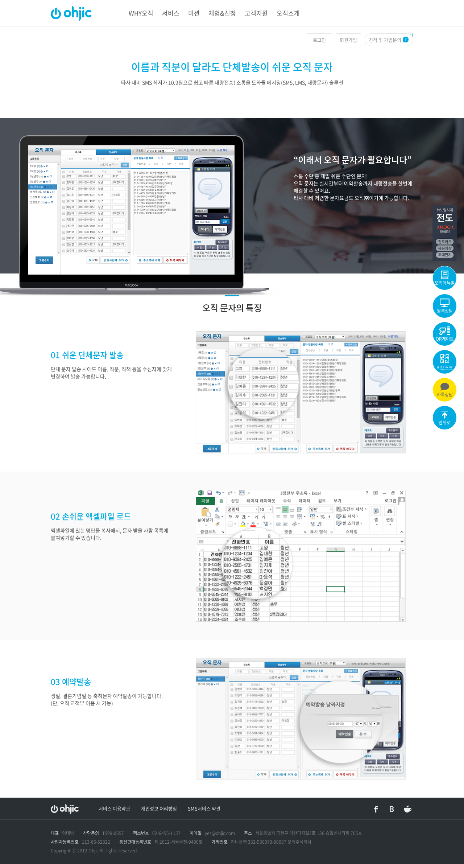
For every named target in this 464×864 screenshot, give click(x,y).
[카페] (407, 809)
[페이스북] (375, 809)
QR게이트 (445, 339)
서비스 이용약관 (114, 808)
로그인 (319, 39)
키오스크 (445, 368)
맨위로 (445, 422)
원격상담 (445, 311)
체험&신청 (222, 12)
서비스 (170, 12)
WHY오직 (141, 12)
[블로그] (391, 809)
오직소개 (288, 12)
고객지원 (256, 12)
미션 (194, 12)
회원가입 (348, 39)
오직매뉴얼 (445, 283)
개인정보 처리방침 (159, 808)
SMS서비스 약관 (204, 808)
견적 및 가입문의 (385, 39)
